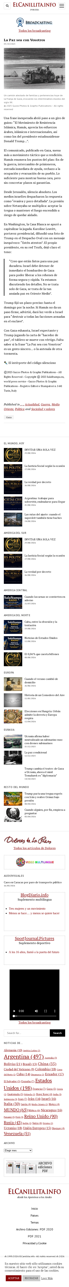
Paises (34, 1215)
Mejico (54, 1104)
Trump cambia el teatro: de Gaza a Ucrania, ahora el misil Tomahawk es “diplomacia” (44, 772)
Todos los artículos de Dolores (34, 848)
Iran (22, 1099)
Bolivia (13, 1063)
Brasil (30, 1064)
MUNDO (16, 1109)
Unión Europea (37, 1128)
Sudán (27, 1123)
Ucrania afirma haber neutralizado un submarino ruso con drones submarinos (43, 740)
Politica (20, 409)
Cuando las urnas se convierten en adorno (45, 598)
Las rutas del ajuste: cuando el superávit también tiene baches (43, 516)
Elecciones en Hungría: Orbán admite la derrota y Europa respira (42, 715)
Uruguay (58, 1128)
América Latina (31, 1050)
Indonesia (10, 1099)
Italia (12, 1103)
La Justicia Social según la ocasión (45, 466)
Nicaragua (51, 1110)
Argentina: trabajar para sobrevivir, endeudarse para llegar (45, 499)
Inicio (34, 1208)
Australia (51, 1057)
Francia (39, 1089)
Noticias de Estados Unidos (41, 638)
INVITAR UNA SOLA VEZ (40, 449)
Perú (19, 1117)
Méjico (34, 1110)
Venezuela (17, 1133)
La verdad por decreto (38, 482)
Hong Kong (44, 1094)
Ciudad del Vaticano (19, 1069)
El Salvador (12, 1081)
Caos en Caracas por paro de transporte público (33, 882)
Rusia (13, 1122)
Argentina (24, 1056)
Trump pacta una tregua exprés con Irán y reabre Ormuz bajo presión (43, 797)
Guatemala (15, 1094)
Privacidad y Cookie (35, 1243)
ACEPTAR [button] (13, 1278)
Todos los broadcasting (34, 30)
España (27, 1081)
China (47, 1063)
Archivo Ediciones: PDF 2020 (34, 1229)
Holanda (29, 1094)
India (57, 1094)
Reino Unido (41, 1116)
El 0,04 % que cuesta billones (42, 654)
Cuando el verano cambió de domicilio (41, 680)
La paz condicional (36, 752)
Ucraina (48, 1123)
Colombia (45, 1069)
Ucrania (13, 1128)
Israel (48, 1098)
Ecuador (54, 1074)
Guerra (45, 404)
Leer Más (47, 1278)
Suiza (37, 1123)
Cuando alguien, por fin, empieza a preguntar (45, 811)
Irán (34, 1099)
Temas (34, 1222)
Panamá (9, 1117)
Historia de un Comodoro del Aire (45, 695)
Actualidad (32, 404)
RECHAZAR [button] (31, 1278)
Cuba (23, 1074)
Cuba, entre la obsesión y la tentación (41, 623)
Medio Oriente (40, 1104)
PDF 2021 (34, 1236)
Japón (26, 1104)
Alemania (13, 1050)
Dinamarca (37, 1074)
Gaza (9, 417)
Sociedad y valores (43, 409)
